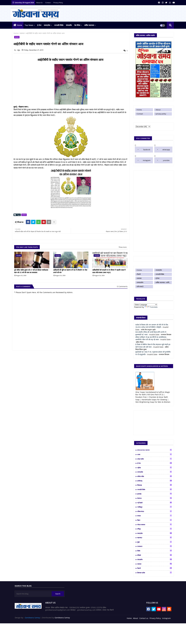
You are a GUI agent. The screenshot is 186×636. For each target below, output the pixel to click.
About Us (39, 3)
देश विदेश (77, 25)
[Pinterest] (43, 222)
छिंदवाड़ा (154, 485)
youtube (166, 160)
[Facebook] (28, 222)
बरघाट (154, 516)
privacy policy (58, 3)
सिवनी (139, 274)
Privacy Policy (155, 618)
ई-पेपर (39, 25)
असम (154, 454)
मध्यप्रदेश (47, 25)
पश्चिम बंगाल (154, 511)
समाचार (22, 33)
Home (19, 25)
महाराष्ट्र (154, 537)
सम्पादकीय (140, 282)
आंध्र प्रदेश (154, 459)
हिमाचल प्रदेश (154, 572)
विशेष (154, 551)
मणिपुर (154, 529)
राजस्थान (154, 546)
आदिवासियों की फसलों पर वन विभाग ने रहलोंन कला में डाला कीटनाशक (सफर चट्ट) (108, 271)
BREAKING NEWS (154, 450)
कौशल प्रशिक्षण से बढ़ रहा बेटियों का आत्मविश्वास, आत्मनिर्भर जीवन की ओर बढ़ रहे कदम (151, 338)
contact (48, 3)
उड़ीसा (154, 467)
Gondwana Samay (32, 617)
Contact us (143, 618)
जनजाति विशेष (58, 25)
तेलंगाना (154, 498)
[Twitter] (33, 222)
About (158, 110)
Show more (123, 247)
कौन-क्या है (140, 286)
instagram (146, 160)
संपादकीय (69, 25)
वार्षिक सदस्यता (89, 25)
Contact (140, 114)
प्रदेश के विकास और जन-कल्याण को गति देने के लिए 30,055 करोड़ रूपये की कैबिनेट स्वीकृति (151, 325)
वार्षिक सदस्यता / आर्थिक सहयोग (164, 282)
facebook (146, 149)
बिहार (154, 520)
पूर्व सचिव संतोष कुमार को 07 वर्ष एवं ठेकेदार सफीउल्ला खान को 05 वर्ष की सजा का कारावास (31, 271)
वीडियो (154, 555)
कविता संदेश (154, 476)
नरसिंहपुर (154, 507)
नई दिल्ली (154, 502)
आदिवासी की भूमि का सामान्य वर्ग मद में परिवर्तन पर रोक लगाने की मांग (70, 271)
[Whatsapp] (38, 222)
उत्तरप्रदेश (154, 472)
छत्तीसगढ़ (154, 481)
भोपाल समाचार (154, 524)
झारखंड (154, 494)
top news (29, 25)
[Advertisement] (153, 211)
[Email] (49, 222)
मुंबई (154, 542)
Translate (154, 307)
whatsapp (166, 149)
